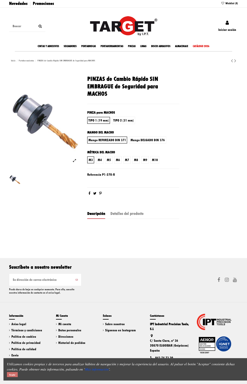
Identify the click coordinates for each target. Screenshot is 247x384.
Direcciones (65, 336)
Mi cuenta (64, 324)
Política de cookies (23, 336)
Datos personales (69, 330)
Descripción (96, 213)
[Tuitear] (94, 193)
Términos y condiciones (26, 330)
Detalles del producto (127, 213)
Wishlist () (231, 3)
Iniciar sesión (227, 30)
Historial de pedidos (71, 343)
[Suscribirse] (76, 280)
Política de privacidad (26, 343)
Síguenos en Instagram (120, 330)
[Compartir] (89, 193)
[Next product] (235, 61)
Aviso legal (18, 324)
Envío (15, 355)
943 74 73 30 (164, 358)
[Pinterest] (100, 193)
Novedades (18, 3)
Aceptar (12, 375)
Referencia (94, 174)
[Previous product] (232, 61)
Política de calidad (23, 349)
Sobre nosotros (115, 324)
